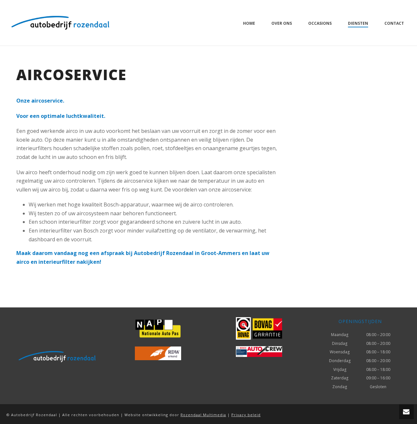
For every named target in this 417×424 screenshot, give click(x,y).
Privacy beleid (246, 414)
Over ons (281, 23)
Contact (394, 23)
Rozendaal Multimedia (203, 414)
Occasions (320, 23)
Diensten (358, 23)
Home (249, 23)
